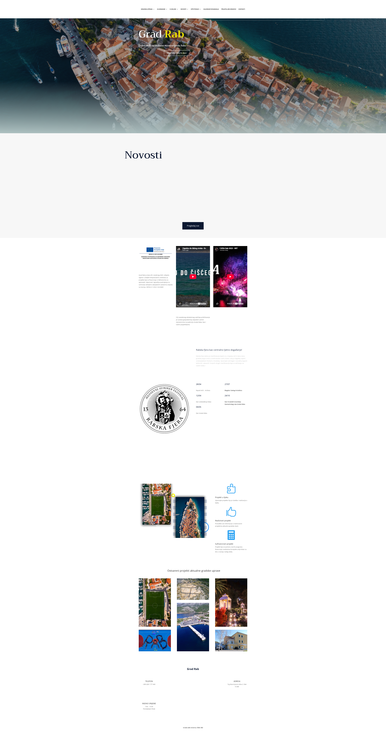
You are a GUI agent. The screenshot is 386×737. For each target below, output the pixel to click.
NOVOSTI (183, 9)
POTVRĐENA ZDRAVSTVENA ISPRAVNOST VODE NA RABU (164, 165)
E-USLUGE (173, 9)
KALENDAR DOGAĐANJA (211, 9)
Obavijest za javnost (142, 203)
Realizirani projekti (223, 520)
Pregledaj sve (193, 225)
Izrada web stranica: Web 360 (193, 728)
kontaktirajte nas (177, 53)
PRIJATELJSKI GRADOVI (228, 9)
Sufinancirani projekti (224, 544)
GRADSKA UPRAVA (146, 9)
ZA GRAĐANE (161, 9)
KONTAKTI (242, 9)
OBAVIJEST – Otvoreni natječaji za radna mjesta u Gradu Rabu (173, 184)
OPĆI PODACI (195, 9)
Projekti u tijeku (221, 497)
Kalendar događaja (236, 410)
